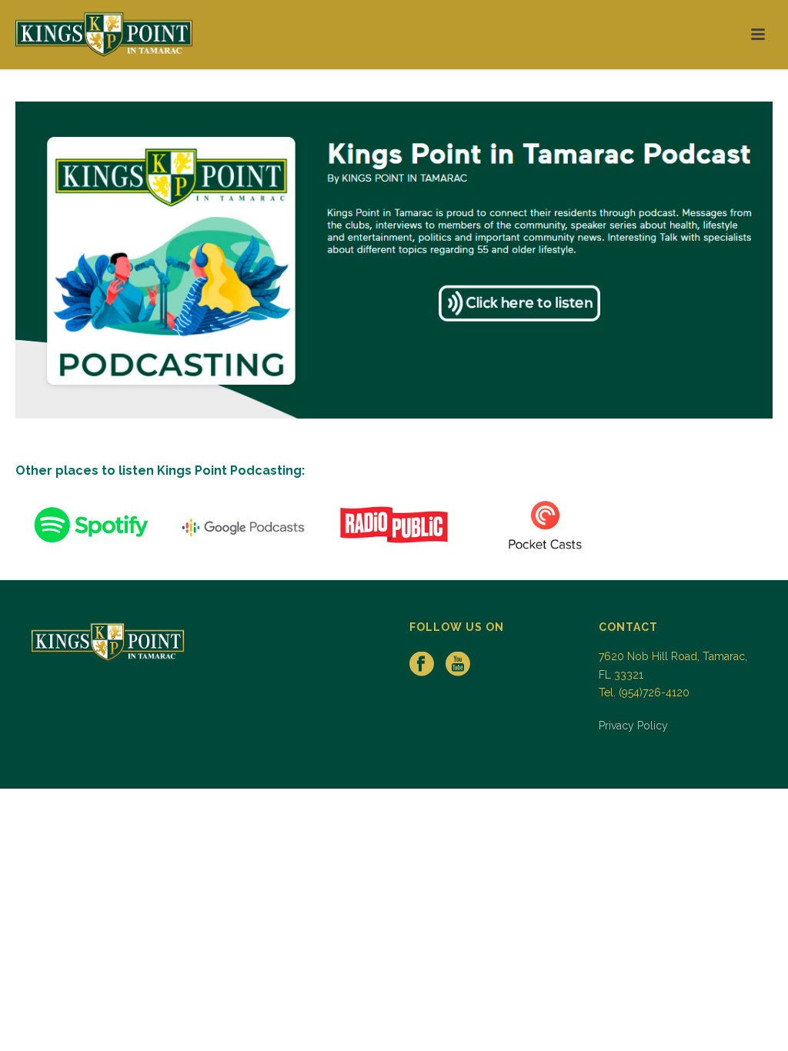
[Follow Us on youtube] (458, 665)
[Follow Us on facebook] (421, 665)
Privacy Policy (633, 725)
